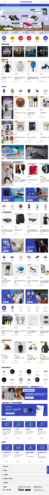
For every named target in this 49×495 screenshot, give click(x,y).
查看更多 (6, 438)
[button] (20, 29)
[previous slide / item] (2, 19)
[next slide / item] (46, 19)
